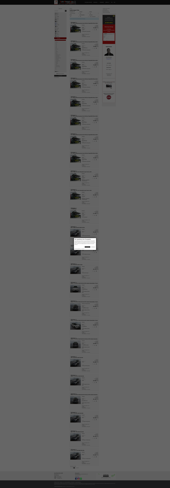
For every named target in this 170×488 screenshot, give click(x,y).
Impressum (82, 248)
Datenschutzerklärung (78, 248)
